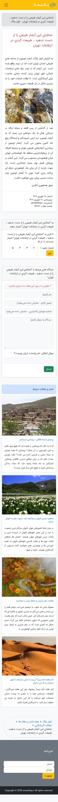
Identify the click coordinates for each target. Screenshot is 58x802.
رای (50, 253)
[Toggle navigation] (6, 5)
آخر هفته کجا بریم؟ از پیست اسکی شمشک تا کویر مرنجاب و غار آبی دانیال (32, 681)
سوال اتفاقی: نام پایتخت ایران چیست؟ (34, 353)
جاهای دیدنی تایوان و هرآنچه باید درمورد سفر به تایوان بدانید (30, 520)
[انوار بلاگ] (44, 5)
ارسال (49, 369)
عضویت (48, 776)
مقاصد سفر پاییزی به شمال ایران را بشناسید (35, 600)
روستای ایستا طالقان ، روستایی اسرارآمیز (36, 439)
